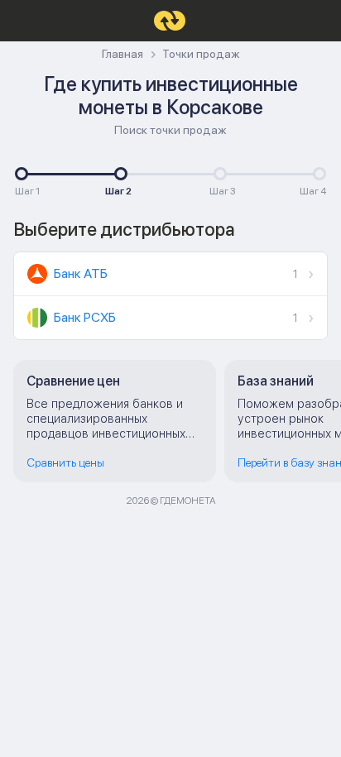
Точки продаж (201, 54)
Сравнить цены (65, 462)
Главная (122, 54)
